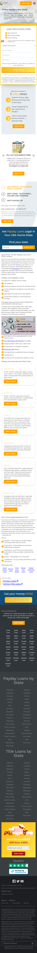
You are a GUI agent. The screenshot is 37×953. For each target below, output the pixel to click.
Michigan (26, 712)
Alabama (9, 690)
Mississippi (27, 715)
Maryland (9, 712)
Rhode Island (27, 733)
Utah (27, 739)
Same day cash (9, 349)
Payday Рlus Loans (23, 570)
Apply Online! (18, 599)
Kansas (26, 705)
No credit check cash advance (14, 341)
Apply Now (18, 623)
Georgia (10, 699)
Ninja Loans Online (17, 570)
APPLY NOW (18, 853)
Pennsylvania (10, 733)
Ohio (27, 727)
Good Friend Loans (4, 570)
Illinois (9, 702)
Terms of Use (9, 80)
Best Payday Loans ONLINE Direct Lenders (19, 188)
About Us (4, 900)
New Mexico (26, 724)
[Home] (5, 3)
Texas (10, 739)
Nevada (27, 721)
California (9, 693)
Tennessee (27, 736)
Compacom (16, 268)
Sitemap (26, 903)
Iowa (10, 705)
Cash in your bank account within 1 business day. (19, 118)
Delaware (9, 696)
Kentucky (9, 708)
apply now (26, 3)
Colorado (26, 693)
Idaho (27, 699)
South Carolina (9, 736)
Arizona (27, 690)
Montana (26, 718)
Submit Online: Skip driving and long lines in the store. (21, 100)
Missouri (10, 718)
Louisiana (26, 708)
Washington (9, 743)
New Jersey (10, 724)
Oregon (27, 730)
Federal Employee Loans (31, 570)
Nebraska (9, 721)
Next (34, 156)
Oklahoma (10, 730)
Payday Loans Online (7, 894)
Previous (3, 156)
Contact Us (12, 900)
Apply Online (10, 381)
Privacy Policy (29, 79)
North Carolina (9, 727)
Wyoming (9, 746)
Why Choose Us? (15, 201)
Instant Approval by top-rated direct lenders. (20, 109)
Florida (26, 696)
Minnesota (10, 715)
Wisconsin (27, 743)
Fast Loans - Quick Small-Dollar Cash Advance (19, 195)
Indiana (27, 702)
